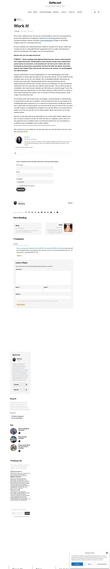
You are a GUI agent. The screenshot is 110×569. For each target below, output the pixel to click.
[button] (107, 553)
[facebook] (26, 212)
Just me (70, 203)
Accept (77, 564)
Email (18, 172)
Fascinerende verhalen (22, 437)
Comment (19, 269)
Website (18, 294)
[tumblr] (35, 212)
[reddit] (38, 212)
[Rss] (15, 153)
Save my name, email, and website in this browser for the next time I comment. (38, 301)
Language (19, 179)
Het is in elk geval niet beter (23, 429)
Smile (60, 225)
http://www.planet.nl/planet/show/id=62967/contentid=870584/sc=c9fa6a (39, 248)
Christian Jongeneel (18, 416)
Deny (89, 564)
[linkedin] (32, 212)
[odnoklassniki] (48, 212)
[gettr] (54, 212)
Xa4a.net (55, 2)
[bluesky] (57, 212)
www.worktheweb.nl (46, 40)
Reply (18, 255)
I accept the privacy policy (26, 185)
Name (18, 287)
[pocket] (41, 212)
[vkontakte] (45, 212)
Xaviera (19, 19)
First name (19, 165)
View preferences (102, 564)
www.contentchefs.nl (20, 149)
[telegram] (51, 212)
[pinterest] (29, 212)
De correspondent (17, 418)
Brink (17, 225)
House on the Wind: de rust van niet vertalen (24, 446)
